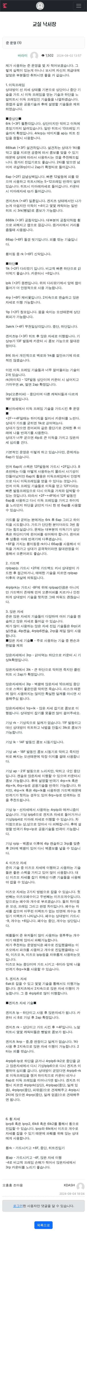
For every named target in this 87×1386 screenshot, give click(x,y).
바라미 (23, 55)
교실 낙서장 (44, 24)
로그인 (18, 1206)
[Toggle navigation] (78, 6)
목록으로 (43, 1225)
